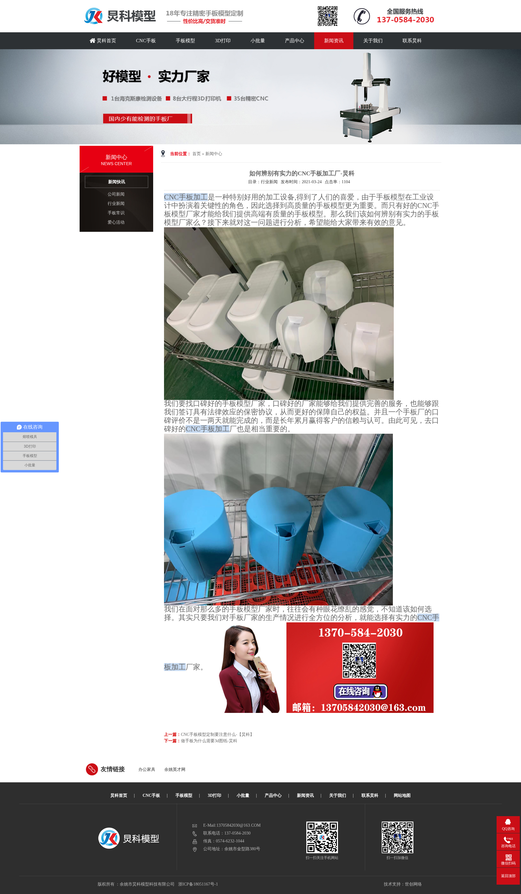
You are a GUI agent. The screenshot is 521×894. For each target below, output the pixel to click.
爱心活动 (116, 222)
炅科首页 (106, 40)
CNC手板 (146, 40)
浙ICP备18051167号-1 (198, 884)
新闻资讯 (333, 40)
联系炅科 (412, 40)
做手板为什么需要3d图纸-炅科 (209, 741)
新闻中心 (213, 154)
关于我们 (373, 40)
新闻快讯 (116, 182)
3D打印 (223, 40)
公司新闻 (116, 194)
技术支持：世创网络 (403, 884)
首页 (196, 154)
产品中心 (294, 40)
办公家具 (146, 769)
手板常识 (116, 213)
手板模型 (185, 40)
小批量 (258, 40)
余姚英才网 (174, 769)
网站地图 (402, 795)
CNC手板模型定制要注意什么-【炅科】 (217, 734)
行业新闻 (116, 203)
